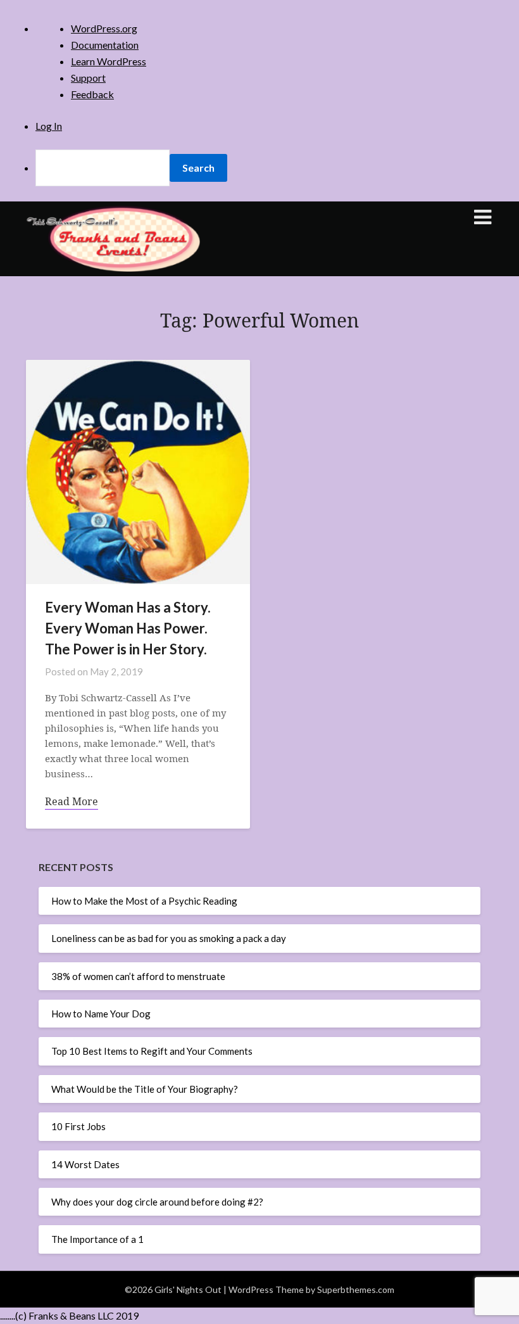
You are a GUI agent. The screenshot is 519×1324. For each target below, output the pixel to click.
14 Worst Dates (85, 1164)
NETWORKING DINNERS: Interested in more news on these (262, 391)
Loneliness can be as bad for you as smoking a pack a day (168, 938)
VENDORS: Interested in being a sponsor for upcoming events (259, 423)
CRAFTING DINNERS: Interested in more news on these (256, 378)
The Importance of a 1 (97, 1239)
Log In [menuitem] (48, 126)
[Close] (385, 106)
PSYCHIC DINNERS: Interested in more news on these (253, 405)
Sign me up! (259, 498)
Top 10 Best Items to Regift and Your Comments (152, 1051)
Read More (71, 801)
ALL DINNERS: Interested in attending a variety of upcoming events (248, 359)
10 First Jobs (78, 1126)
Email (144, 208)
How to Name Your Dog (101, 1013)
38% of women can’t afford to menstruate (138, 976)
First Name (155, 252)
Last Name (154, 295)
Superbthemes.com (355, 1289)
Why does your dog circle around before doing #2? (157, 1201)
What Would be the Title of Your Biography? (144, 1089)
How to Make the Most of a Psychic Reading (144, 901)
